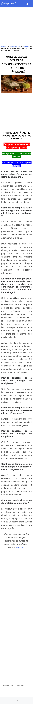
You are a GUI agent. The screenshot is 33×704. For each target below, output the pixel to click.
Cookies (6, 685)
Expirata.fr (19, 700)
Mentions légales (17, 685)
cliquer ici (20, 547)
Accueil (4, 46)
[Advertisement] (16, 24)
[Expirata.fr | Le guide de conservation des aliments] (9, 3)
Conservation (15, 46)
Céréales (26, 46)
